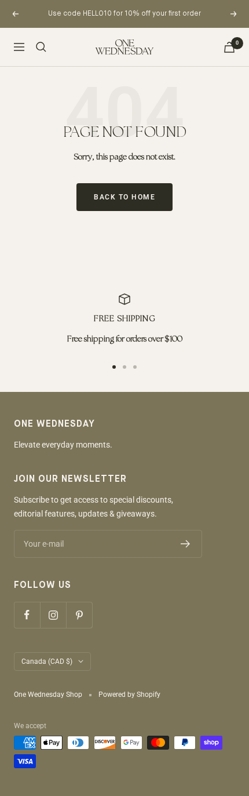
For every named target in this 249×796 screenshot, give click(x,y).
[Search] (41, 47)
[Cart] (229, 47)
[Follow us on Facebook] (27, 615)
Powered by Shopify (129, 694)
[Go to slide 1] (114, 367)
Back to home (124, 197)
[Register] (186, 544)
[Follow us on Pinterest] (79, 615)
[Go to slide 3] (135, 367)
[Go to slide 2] (124, 367)
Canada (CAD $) (46, 661)
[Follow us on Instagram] (53, 615)
